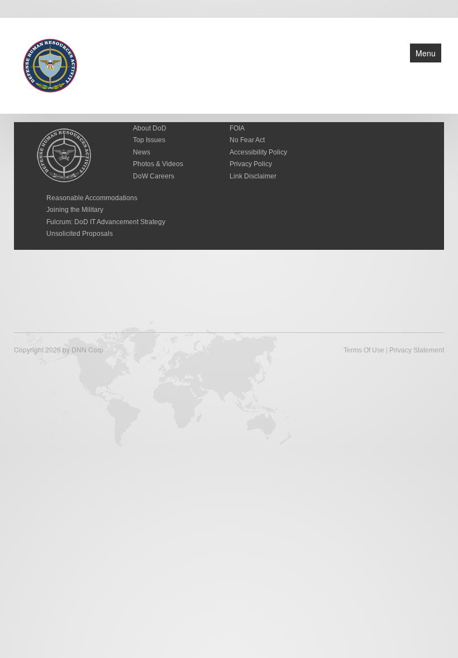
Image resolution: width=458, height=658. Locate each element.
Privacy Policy (251, 164)
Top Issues (149, 140)
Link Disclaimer (253, 176)
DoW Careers (153, 176)
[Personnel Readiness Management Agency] (50, 65)
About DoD (149, 128)
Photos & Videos (158, 164)
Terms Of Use (364, 350)
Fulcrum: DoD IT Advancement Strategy (105, 222)
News (141, 152)
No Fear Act (247, 140)
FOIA (237, 128)
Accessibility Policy (258, 152)
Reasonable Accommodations (91, 198)
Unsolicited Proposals (79, 234)
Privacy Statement (416, 350)
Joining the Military (74, 210)
